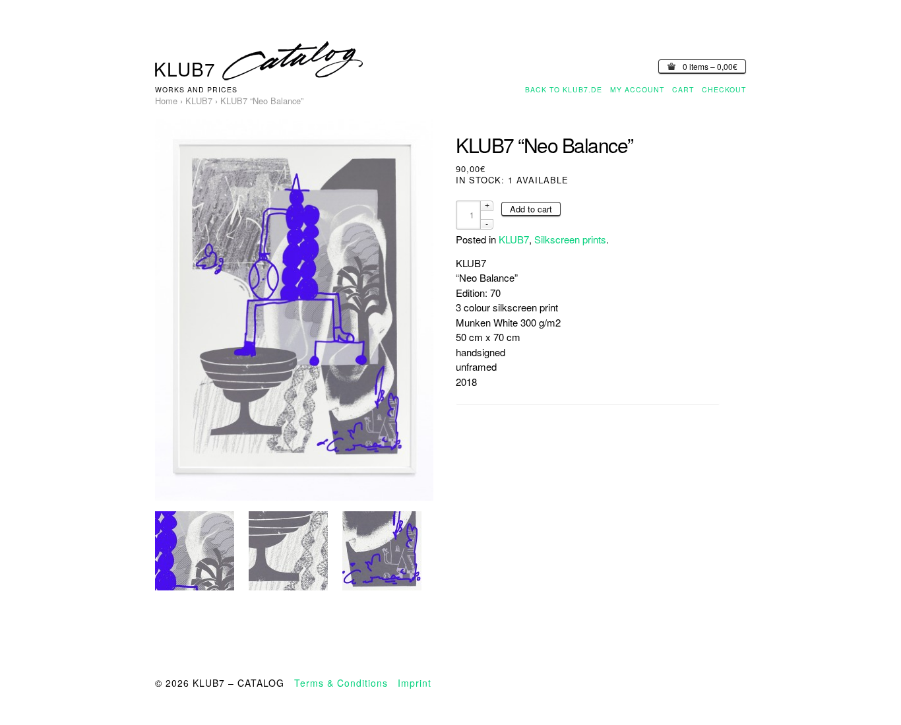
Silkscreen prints (570, 239)
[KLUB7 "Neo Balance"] (194, 550)
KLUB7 (198, 100)
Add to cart (531, 209)
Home (166, 100)
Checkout (724, 89)
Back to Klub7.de (563, 89)
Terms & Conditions (341, 682)
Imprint (414, 682)
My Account (637, 89)
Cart (683, 89)
